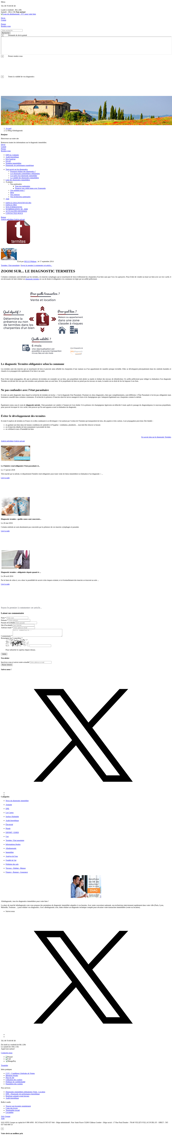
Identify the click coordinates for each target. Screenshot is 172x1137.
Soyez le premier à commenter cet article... (36, 265)
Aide (3, 1118)
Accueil (8, 128)
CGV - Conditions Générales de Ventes (20, 1073)
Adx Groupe (5, 1116)
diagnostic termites (32, 279)
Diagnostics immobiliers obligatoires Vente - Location (25, 1092)
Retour (3, 217)
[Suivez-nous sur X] (88, 733)
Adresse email (7, 628)
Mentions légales (12, 1075)
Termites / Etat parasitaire (10, 265)
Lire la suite (5, 478)
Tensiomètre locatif (13, 1110)
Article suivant (19, 219)
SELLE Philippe (30, 261)
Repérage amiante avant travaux (17, 1096)
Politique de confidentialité (15, 1082)
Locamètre (9, 1112)
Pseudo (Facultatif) (8, 623)
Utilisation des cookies (14, 1080)
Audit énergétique (12, 1098)
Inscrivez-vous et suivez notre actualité (15, 662)
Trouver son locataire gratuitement (18, 1106)
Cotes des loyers (12, 1108)
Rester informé (7, 665)
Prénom (4, 620)
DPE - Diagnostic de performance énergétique (23, 1094)
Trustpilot (4, 1065)
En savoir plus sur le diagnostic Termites (156, 437)
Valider (4, 654)
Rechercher (6, 33)
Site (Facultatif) (6, 625)
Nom (3, 618)
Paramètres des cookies (14, 1084)
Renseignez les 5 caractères (11, 638)
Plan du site (10, 1078)
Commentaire (6, 636)
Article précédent (7, 219)
